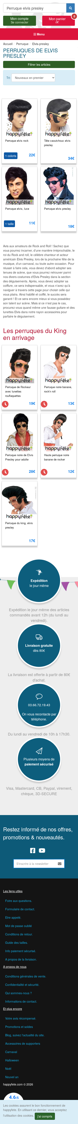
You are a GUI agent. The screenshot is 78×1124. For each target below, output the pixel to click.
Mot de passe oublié (18, 926)
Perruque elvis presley (57, 209)
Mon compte (19, 20)
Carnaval (11, 1052)
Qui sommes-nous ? (18, 993)
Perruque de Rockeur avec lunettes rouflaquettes (18, 391)
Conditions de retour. (19, 934)
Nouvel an (12, 1077)
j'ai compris (44, 1116)
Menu (40, 34)
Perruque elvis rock (16, 141)
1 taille (9, 224)
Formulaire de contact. (20, 909)
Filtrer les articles (39, 64)
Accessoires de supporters (22, 1043)
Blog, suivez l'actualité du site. (25, 1035)
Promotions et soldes (19, 1027)
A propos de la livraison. (21, 959)
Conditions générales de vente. (25, 976)
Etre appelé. (13, 917)
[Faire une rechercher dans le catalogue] (70, 8)
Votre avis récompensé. (20, 1018)
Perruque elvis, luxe (17, 209)
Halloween (12, 1060)
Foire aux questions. (18, 901)
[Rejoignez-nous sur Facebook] (32, 850)
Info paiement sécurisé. (20, 951)
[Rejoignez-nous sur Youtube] (42, 850)
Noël (8, 1068)
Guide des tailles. (16, 942)
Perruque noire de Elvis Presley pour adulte (19, 457)
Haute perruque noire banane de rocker (56, 457)
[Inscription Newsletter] (59, 863)
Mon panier (62, 20)
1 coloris (10, 156)
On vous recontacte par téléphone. (39, 716)
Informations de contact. (21, 1001)
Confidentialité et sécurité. (22, 985)
